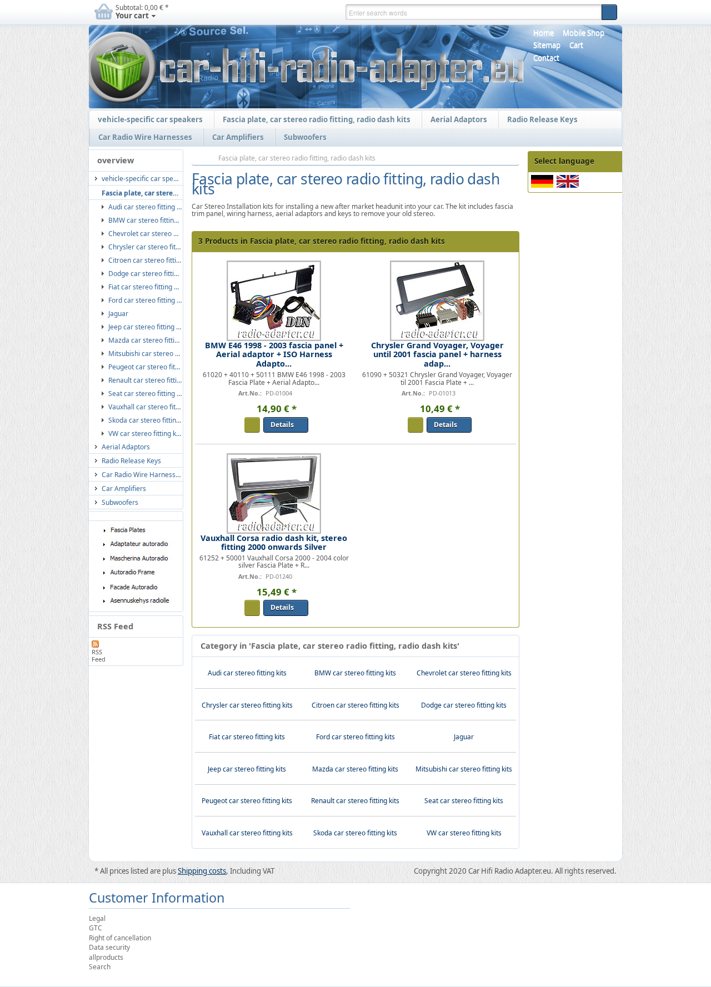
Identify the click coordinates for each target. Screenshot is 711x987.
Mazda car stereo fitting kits (355, 769)
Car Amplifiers (235, 137)
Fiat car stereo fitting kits (247, 736)
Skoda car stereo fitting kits (355, 833)
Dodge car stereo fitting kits (464, 705)
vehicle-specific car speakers (147, 120)
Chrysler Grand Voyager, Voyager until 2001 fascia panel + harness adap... (437, 354)
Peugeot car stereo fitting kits (247, 800)
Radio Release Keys (540, 120)
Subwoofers (302, 137)
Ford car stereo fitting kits (355, 736)
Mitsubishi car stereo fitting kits (463, 769)
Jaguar (464, 736)
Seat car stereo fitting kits (463, 800)
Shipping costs (202, 871)
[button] (609, 12)
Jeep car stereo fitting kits (247, 769)
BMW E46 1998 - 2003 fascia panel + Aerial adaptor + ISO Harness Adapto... (274, 354)
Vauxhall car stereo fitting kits (247, 833)
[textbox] (474, 12)
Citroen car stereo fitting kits (355, 705)
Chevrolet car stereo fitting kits (464, 673)
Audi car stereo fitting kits (247, 673)
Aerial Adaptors (456, 120)
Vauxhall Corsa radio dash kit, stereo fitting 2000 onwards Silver (274, 542)
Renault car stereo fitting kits (355, 800)
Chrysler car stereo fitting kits (247, 705)
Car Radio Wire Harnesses (142, 137)
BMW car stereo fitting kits (355, 673)
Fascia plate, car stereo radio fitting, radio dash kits (313, 120)
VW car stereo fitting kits (464, 833)
